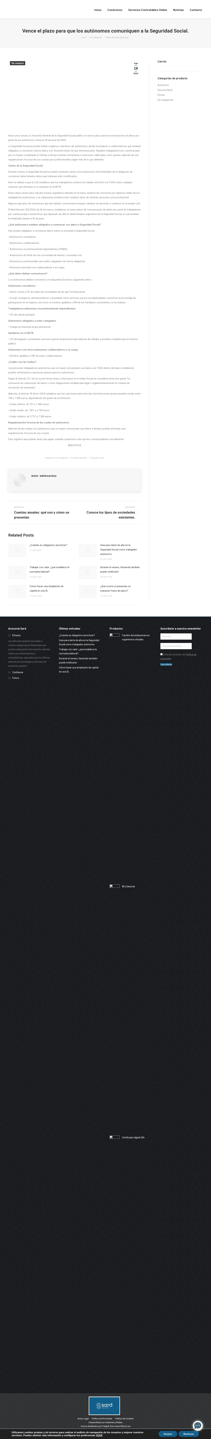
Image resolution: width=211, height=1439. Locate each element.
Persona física (165, 90)
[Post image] (17, 550)
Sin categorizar (165, 100)
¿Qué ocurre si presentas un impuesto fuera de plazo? (115, 588)
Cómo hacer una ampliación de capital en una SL (46, 588)
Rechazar (188, 1434)
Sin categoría (17, 63)
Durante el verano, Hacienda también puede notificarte (120, 569)
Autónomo (163, 85)
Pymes (161, 95)
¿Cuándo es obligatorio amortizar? (48, 545)
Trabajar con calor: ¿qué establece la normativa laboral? (49, 569)
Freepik (105, 1426)
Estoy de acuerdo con (178, 656)
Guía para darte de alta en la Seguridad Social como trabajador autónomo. (118, 550)
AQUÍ (99, 1435)
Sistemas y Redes (113, 1422)
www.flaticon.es (122, 1426)
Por (78, 458)
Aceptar (168, 1434)
